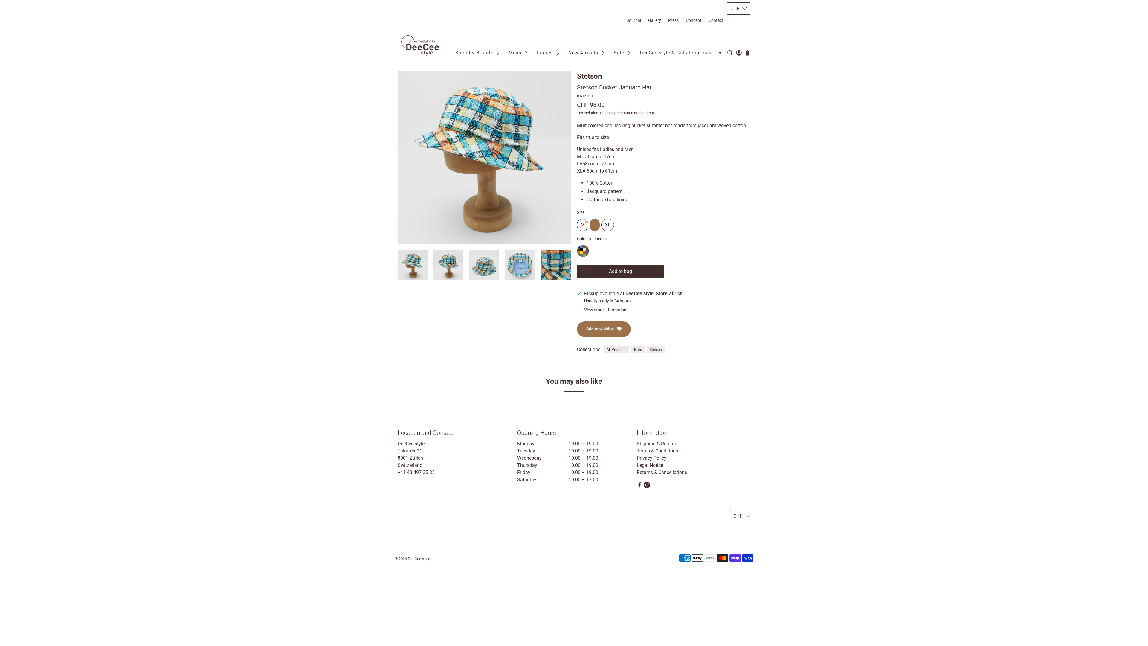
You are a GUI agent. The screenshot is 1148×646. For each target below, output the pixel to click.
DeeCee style (419, 559)
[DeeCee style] (420, 45)
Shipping (607, 113)
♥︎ (720, 53)
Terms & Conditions (657, 451)
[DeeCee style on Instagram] (647, 486)
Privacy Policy (651, 458)
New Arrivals (583, 53)
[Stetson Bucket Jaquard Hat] (484, 157)
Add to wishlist (600, 329)
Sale (619, 53)
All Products (616, 350)
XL (607, 223)
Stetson (589, 76)
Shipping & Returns (657, 444)
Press (673, 20)
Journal (634, 20)
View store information (605, 309)
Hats (638, 350)
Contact (716, 20)
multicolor (583, 251)
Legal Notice (650, 465)
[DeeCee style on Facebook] (639, 486)
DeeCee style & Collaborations (676, 53)
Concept (693, 20)
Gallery (654, 20)
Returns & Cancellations (662, 472)
